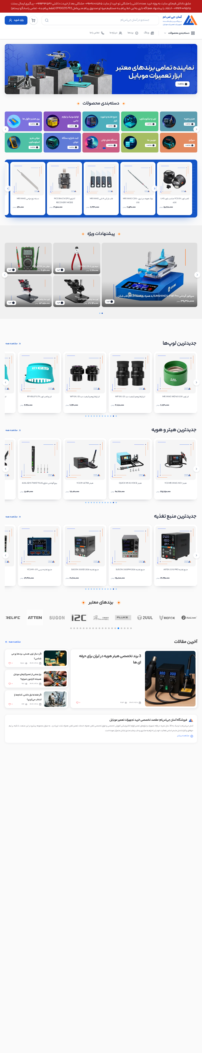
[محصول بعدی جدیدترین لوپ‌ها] (196, 382)
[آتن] (35, 617)
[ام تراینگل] (101, 617)
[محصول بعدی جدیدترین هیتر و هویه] (196, 469)
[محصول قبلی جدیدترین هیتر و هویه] (5, 469)
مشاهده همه (12, 343)
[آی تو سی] (79, 617)
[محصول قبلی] (8, 188)
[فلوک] (123, 617)
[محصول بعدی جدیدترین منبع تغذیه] (196, 555)
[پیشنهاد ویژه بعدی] (197, 275)
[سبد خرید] (33, 20)
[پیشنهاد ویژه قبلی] (5, 275)
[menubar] (179, 33)
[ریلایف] (13, 617)
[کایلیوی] (189, 617)
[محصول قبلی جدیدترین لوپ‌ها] (5, 382)
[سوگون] (57, 617)
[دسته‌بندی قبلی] (5, 129)
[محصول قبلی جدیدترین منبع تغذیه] (5, 555)
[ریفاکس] (167, 617)
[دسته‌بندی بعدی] (196, 129)
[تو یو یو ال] (145, 617)
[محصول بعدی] (155, 188)
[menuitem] (179, 33)
